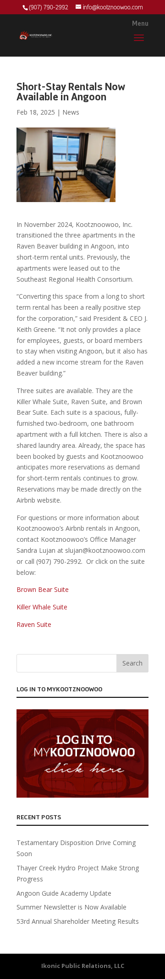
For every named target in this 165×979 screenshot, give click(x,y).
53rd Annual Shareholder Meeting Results (77, 921)
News (70, 112)
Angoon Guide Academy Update (63, 893)
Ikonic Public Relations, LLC (82, 966)
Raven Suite (33, 624)
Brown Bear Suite (42, 589)
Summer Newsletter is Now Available (71, 907)
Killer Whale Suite (41, 606)
